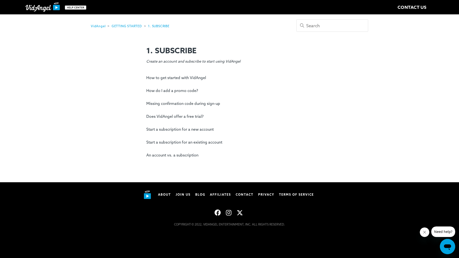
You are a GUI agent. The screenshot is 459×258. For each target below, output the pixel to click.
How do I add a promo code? (172, 90)
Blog (200, 195)
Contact (244, 195)
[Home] (57, 7)
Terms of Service (296, 195)
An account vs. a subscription (172, 155)
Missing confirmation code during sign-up (183, 103)
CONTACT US (412, 7)
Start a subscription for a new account (180, 129)
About (164, 195)
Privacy (266, 195)
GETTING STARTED (127, 26)
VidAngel (98, 26)
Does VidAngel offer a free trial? (174, 116)
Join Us (183, 195)
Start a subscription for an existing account (184, 142)
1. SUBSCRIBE (158, 26)
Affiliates (220, 195)
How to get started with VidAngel (176, 77)
